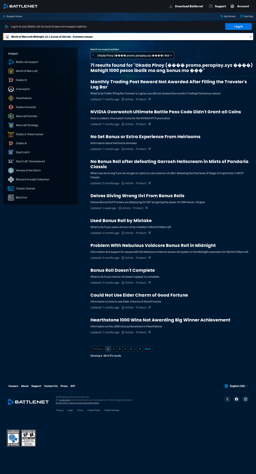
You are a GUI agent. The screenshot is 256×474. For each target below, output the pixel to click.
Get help (248, 16)
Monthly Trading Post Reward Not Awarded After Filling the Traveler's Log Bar (168, 84)
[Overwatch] (149, 124)
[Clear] (171, 55)
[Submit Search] (93, 55)
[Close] (250, 36)
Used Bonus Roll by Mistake (121, 221)
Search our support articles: (104, 49)
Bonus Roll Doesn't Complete (122, 270)
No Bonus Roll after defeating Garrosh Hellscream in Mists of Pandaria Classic (169, 164)
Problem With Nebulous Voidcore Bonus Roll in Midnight (153, 245)
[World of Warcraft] (149, 99)
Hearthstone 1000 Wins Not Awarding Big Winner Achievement (160, 320)
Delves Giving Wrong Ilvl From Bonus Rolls (137, 196)
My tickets (229, 16)
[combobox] (132, 55)
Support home (14, 16)
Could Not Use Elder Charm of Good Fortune (139, 295)
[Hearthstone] (149, 332)
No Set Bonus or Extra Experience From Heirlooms (145, 137)
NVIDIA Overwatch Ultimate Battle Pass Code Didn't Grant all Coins (165, 112)
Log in (238, 26)
